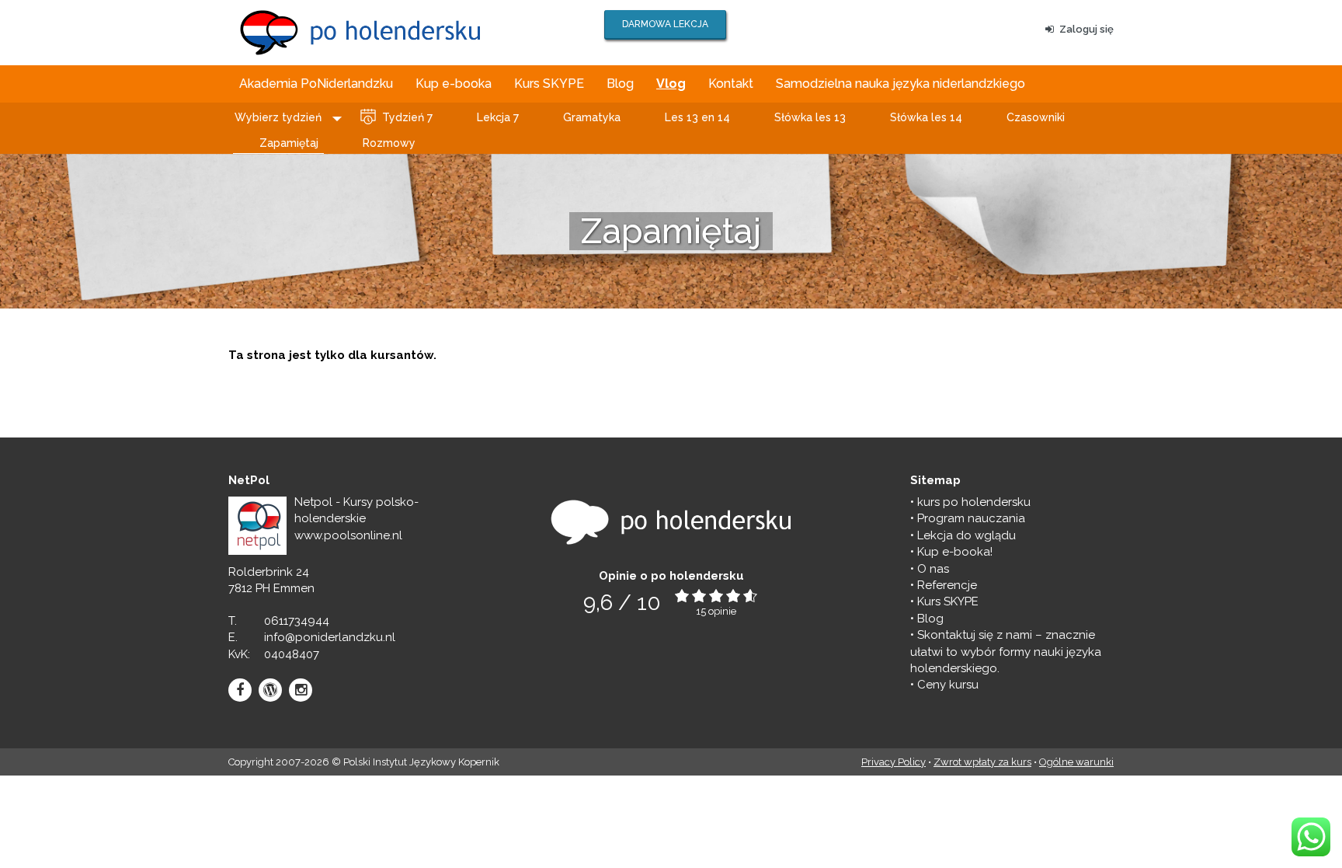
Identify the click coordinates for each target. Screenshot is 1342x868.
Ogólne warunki (1076, 762)
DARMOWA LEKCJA (665, 24)
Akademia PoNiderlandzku (316, 83)
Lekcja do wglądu (966, 535)
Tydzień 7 (407, 117)
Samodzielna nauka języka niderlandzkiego (900, 83)
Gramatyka (592, 117)
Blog (620, 83)
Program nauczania (971, 518)
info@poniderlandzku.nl (329, 637)
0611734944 (296, 621)
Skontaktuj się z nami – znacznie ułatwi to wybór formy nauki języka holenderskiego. (1005, 651)
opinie (722, 611)
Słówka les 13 (810, 117)
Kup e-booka (453, 83)
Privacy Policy (893, 762)
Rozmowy (389, 143)
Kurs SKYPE (549, 83)
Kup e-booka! (955, 552)
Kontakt (730, 83)
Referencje (947, 585)
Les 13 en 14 (697, 117)
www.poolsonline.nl (348, 535)
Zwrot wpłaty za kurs (982, 762)
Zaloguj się (1086, 29)
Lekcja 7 (498, 117)
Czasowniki (1035, 117)
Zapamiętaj (288, 143)
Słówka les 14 (926, 117)
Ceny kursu (948, 685)
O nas (933, 569)
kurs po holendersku (974, 502)
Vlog (671, 83)
